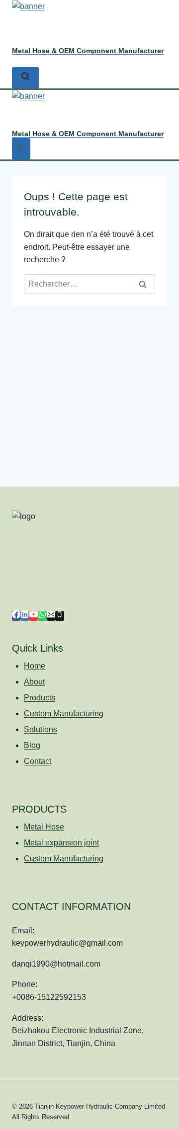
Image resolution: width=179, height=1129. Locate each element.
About (34, 681)
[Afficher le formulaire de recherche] (25, 77)
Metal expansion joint (61, 842)
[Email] (51, 616)
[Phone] (59, 616)
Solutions (40, 729)
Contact (37, 761)
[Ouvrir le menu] (21, 148)
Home (34, 666)
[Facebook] (16, 616)
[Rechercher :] (89, 284)
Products (39, 697)
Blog (32, 745)
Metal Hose (44, 827)
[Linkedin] (24, 616)
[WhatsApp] (42, 616)
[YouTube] (33, 616)
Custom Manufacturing (63, 713)
